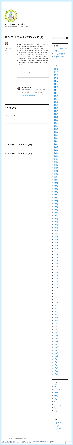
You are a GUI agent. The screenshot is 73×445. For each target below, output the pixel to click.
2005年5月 (56, 368)
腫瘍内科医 (56, 395)
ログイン (55, 423)
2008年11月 (56, 305)
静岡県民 (55, 398)
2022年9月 (56, 72)
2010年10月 (56, 271)
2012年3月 (56, 245)
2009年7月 (56, 293)
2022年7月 (56, 75)
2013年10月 (56, 216)
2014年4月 (56, 207)
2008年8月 (56, 310)
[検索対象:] (59, 38)
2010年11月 (56, 269)
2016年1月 (56, 176)
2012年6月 (56, 241)
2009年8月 (56, 292)
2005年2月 (56, 373)
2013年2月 (56, 229)
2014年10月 (56, 198)
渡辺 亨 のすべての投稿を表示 (29, 95)
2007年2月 (56, 337)
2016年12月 (56, 159)
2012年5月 (56, 242)
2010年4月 (56, 280)
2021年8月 (56, 83)
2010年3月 (56, 281)
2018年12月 (56, 123)
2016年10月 (56, 162)
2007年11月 (56, 323)
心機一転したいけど (58, 51)
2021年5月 (56, 87)
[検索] (67, 38)
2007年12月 (56, 322)
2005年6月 (56, 367)
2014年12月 (56, 195)
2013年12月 (56, 213)
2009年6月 (56, 295)
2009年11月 (56, 287)
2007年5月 (56, 332)
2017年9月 (56, 146)
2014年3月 (56, 209)
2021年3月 (56, 90)
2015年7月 (56, 185)
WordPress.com (57, 428)
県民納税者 (56, 392)
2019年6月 (56, 114)
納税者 (55, 394)
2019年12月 (56, 107)
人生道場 (55, 412)
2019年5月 (56, 116)
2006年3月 (56, 353)
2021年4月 (56, 89)
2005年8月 (56, 364)
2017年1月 (56, 158)
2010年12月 (56, 268)
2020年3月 (56, 102)
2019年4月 (56, 117)
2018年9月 (56, 128)
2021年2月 (56, 92)
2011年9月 (56, 254)
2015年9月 (56, 182)
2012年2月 (56, 247)
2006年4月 (56, 352)
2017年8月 (56, 147)
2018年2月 (56, 138)
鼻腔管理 (55, 58)
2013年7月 (56, 221)
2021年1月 (56, 93)
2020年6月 (56, 98)
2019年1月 (56, 122)
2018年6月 (56, 132)
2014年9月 (56, 200)
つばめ (55, 386)
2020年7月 (56, 96)
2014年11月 (56, 197)
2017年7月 (56, 149)
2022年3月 (56, 78)
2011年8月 (56, 256)
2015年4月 (56, 189)
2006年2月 (56, 355)
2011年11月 (56, 251)
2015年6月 (56, 186)
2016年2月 (56, 174)
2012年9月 (56, 236)
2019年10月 (56, 110)
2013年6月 (56, 223)
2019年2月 (56, 120)
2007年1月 (56, 338)
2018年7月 (56, 131)
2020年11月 (56, 95)
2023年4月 (56, 71)
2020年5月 (56, 99)
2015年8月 (56, 183)
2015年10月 (56, 180)
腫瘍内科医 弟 (57, 397)
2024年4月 (56, 68)
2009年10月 (56, 289)
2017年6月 (56, 150)
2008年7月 (56, 311)
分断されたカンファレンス (59, 56)
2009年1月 (56, 302)
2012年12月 (56, 232)
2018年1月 (56, 140)
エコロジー (56, 387)
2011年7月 (56, 257)
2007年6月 (56, 331)
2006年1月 (56, 356)
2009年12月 (56, 286)
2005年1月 (56, 374)
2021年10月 (56, 81)
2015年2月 (56, 192)
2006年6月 (56, 349)
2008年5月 (56, 314)
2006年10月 (56, 343)
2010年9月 (56, 272)
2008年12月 (56, 304)
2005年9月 (56, 362)
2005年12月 (56, 358)
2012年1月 (56, 248)
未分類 (6, 50)
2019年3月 (56, 119)
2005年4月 (56, 370)
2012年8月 (56, 238)
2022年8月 (56, 74)
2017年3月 (56, 155)
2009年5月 (56, 296)
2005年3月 (56, 371)
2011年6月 (56, 259)
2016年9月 (56, 164)
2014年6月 (56, 204)
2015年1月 (56, 194)
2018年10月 (56, 126)
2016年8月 (56, 165)
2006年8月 (56, 346)
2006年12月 (56, 340)
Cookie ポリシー (31, 442)
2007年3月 (56, 335)
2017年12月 (56, 141)
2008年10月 (56, 307)
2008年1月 (56, 320)
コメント (45, 126)
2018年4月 (56, 135)
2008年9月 (56, 308)
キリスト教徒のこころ (58, 389)
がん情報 (55, 384)
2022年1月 (56, 80)
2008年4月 (56, 316)
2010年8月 (56, 274)
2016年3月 (56, 173)
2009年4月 (56, 298)
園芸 (54, 407)
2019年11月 (56, 108)
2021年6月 (56, 86)
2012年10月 (56, 235)
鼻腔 (54, 403)
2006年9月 (56, 344)
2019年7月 (56, 113)
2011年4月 (56, 262)
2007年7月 (56, 329)
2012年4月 (56, 244)
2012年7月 (56, 239)
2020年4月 (56, 101)
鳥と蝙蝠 (55, 400)
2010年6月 (56, 277)
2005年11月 (56, 359)
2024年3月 (56, 69)
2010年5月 (56, 278)
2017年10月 (56, 144)
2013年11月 (56, 215)
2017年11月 (56, 143)
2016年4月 (56, 171)
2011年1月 (56, 266)
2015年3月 (56, 191)
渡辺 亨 (6, 46)
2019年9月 (56, 111)
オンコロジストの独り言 (16, 24)
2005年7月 (56, 365)
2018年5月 (56, 134)
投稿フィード (56, 425)
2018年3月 (56, 137)
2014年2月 (56, 210)
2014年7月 (56, 203)
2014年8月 (56, 201)
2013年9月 (56, 218)
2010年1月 (56, 284)
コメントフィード (57, 426)
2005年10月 (56, 361)
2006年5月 (56, 350)
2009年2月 (56, 301)
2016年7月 (56, 167)
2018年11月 (56, 125)
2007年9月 (56, 326)
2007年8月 (56, 328)
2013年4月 (56, 226)
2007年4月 (56, 334)
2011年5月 (56, 260)
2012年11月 (56, 233)
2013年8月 (56, 219)
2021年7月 (56, 84)
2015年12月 (56, 177)
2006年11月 (56, 341)
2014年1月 (56, 212)
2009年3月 (56, 299)
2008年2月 (56, 319)
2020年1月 (56, 105)
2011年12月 (56, 250)
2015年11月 (56, 179)
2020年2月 (56, 104)
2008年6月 (56, 313)
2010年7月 (56, 275)
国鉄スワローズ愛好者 (58, 406)
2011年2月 (56, 265)
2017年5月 (56, 152)
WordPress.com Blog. (21, 438)
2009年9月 (56, 290)
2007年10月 (56, 325)
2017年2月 (56, 156)
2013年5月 (56, 224)
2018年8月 (56, 129)
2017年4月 (56, 153)
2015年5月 (56, 188)
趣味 (54, 401)
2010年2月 (56, 283)
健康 (54, 404)
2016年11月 (56, 161)
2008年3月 (56, 317)
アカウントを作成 (57, 422)
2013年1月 (56, 230)
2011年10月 (56, 253)
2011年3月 (56, 263)
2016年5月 (56, 170)
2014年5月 (56, 206)
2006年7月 (56, 347)
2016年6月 (56, 168)
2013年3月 (56, 227)
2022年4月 (56, 77)
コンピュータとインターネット (60, 391)
